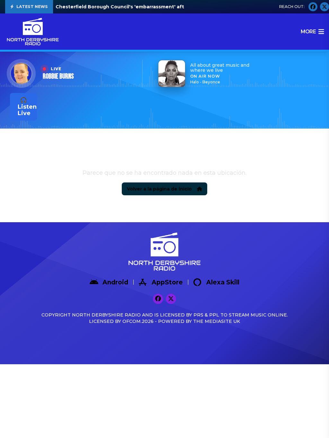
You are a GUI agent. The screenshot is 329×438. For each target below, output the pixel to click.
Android (115, 282)
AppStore (167, 282)
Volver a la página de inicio (159, 189)
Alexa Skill (222, 282)
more (308, 32)
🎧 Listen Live (27, 107)
